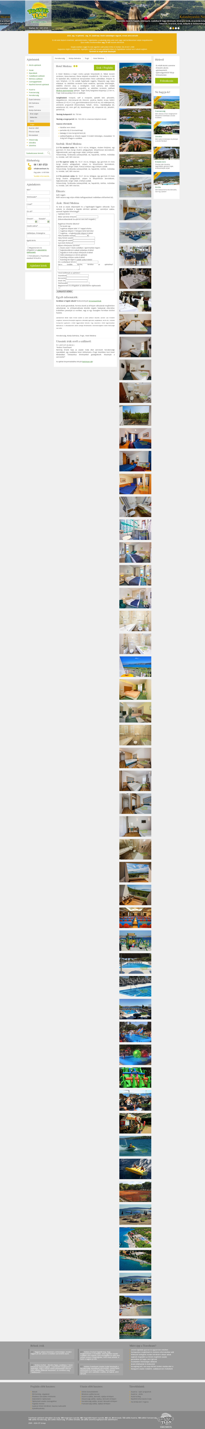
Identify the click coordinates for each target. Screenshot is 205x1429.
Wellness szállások (35, 78)
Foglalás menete (38, 1403)
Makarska (33, 117)
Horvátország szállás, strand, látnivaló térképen (99, 1401)
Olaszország (32, 139)
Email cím (61, 280)
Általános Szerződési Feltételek (44, 1396)
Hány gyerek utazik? (65, 240)
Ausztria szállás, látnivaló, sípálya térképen (98, 1396)
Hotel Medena (98, 58)
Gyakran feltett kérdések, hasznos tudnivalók (49, 1406)
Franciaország (33, 92)
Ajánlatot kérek (38, 265)
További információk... (42, 176)
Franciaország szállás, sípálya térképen (96, 1403)
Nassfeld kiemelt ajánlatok (38, 84)
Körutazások (33, 135)
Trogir (32, 124)
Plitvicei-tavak (34, 131)
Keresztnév (62, 278)
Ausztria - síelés (137, 1394)
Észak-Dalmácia (34, 99)
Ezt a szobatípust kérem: (67, 262)
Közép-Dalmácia (35, 110)
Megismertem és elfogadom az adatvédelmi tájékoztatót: (79, 285)
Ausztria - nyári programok (141, 1392)
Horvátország (33, 95)
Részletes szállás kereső (90, 1394)
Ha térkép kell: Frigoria (139, 1402)
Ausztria (31, 89)
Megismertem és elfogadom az (37, 250)
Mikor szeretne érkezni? (67, 217)
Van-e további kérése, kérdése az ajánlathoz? (85, 264)
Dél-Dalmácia (34, 103)
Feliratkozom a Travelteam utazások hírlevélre (38, 257)
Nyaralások (32, 72)
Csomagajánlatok (34, 81)
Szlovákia (31, 142)
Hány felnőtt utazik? (65, 238)
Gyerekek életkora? (65, 243)
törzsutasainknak (95, 301)
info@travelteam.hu (41, 168)
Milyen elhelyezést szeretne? (69, 245)
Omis (32, 121)
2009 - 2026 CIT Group (37, 1423)
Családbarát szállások (36, 75)
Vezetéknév (62, 275)
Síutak (30, 70)
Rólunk (34, 1392)
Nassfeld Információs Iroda (141, 1399)
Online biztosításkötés (90, 1392)
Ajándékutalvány (38, 1408)
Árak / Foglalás (104, 67)
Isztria (31, 106)
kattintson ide (87, 361)
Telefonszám (62, 283)
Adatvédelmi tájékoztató (41, 1399)
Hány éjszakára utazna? (66, 235)
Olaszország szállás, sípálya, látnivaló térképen (99, 1399)
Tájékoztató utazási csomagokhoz (44, 1401)
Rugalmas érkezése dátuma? (68, 224)
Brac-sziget (34, 114)
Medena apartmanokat (64, 90)
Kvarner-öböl (34, 128)
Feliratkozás (166, 80)
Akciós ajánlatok (34, 65)
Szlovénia (31, 145)
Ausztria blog (136, 1396)
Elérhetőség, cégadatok (40, 1394)
